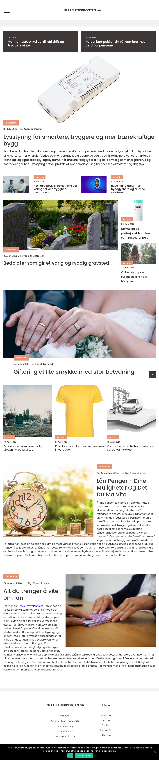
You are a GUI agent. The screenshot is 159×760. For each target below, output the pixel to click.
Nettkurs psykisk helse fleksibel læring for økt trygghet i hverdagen (55, 189)
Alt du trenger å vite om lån (30, 594)
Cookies (106, 725)
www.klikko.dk (68, 736)
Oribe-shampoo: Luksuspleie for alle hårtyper (134, 276)
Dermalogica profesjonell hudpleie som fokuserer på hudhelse (135, 233)
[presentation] (152, 374)
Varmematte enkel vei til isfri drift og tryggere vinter (36, 43)
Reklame (106, 715)
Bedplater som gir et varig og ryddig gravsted (56, 263)
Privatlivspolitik (84, 755)
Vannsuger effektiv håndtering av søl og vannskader (130, 447)
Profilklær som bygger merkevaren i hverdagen (79, 447)
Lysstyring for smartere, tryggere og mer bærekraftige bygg (78, 140)
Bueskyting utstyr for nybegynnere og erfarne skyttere (128, 189)
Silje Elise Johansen (135, 473)
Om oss (106, 720)
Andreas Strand (33, 129)
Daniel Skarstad (44, 364)
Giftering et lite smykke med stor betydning (74, 371)
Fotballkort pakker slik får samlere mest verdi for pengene (116, 43)
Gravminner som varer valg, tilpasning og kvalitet (22, 447)
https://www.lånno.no (30, 606)
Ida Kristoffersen (34, 256)
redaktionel (104, 466)
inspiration (13, 37)
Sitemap (106, 735)
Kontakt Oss (106, 730)
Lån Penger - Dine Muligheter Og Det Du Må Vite (122, 487)
